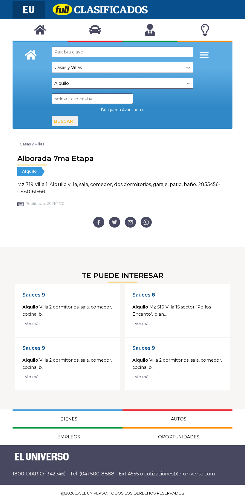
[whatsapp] (146, 222)
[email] (130, 222)
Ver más (32, 323)
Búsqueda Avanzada (121, 110)
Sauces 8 (143, 295)
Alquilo (29, 171)
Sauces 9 (33, 295)
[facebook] (99, 222)
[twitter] (114, 222)
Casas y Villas (32, 144)
